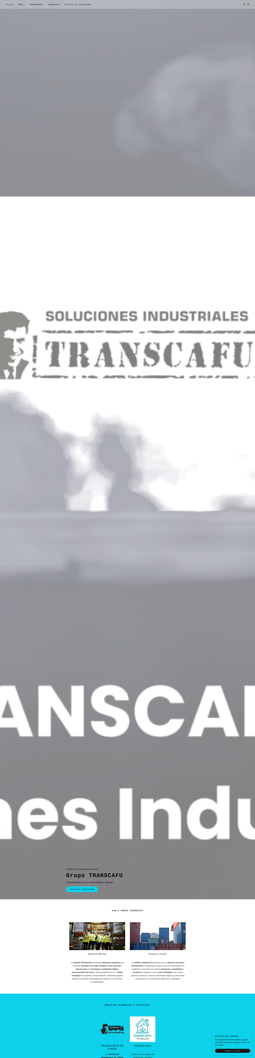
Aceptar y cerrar (233, 1051)
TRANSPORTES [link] (36, 5)
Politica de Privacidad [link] (78, 5)
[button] (21, 4)
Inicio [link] (10, 5)
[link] (248, 4)
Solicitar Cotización (82, 889)
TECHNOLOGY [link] (54, 5)
